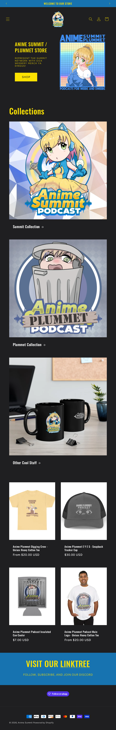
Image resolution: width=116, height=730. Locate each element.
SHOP (26, 77)
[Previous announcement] (6, 3)
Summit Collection (26, 226)
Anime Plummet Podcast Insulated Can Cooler (32, 633)
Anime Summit (25, 722)
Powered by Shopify (43, 722)
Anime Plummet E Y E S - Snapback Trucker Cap (84, 548)
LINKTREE (75, 663)
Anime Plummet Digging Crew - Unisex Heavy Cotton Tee (30, 548)
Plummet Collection (27, 344)
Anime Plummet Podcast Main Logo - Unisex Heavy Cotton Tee (82, 633)
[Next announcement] (110, 3)
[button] (8, 19)
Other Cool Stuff (25, 462)
